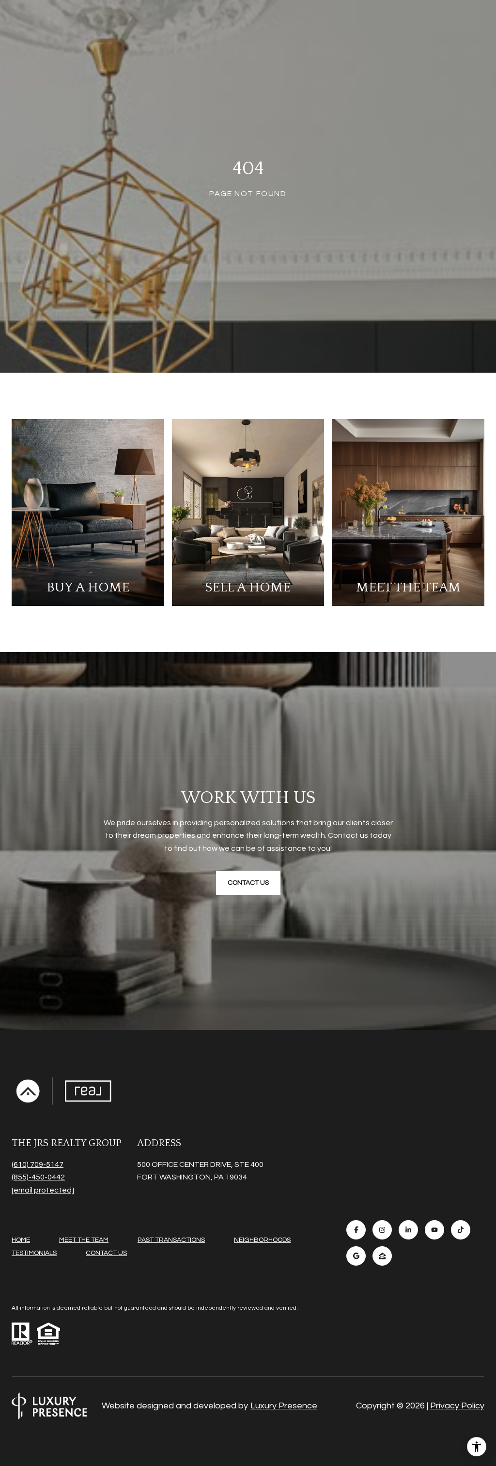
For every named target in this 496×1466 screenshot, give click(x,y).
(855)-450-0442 (38, 1177)
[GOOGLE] (356, 1256)
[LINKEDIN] (408, 1229)
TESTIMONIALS (34, 1253)
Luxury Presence (283, 1405)
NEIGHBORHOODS (262, 1240)
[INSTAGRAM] (382, 1229)
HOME (21, 1240)
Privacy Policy (457, 1405)
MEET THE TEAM (83, 1240)
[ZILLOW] (382, 1256)
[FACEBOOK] (356, 1229)
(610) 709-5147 (37, 1164)
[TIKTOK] (460, 1229)
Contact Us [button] (248, 882)
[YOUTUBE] (434, 1229)
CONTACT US (106, 1253)
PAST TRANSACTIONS (171, 1240)
